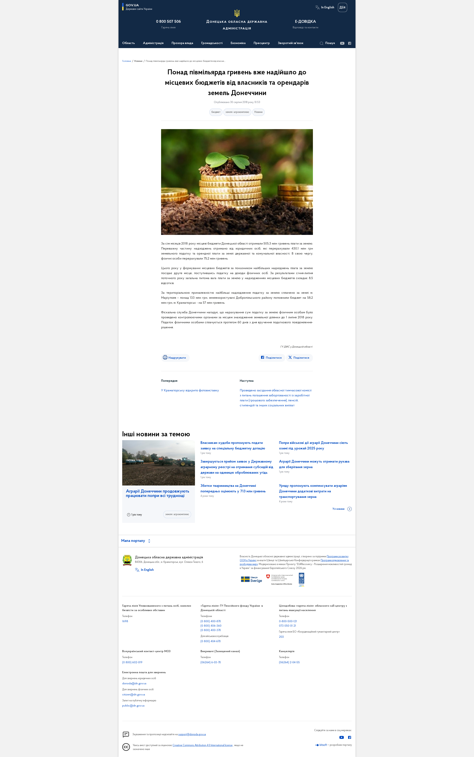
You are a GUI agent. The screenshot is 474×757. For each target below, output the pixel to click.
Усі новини (338, 509)
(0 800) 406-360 (211, 625)
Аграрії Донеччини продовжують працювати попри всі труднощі (157, 493)
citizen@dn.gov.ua (133, 694)
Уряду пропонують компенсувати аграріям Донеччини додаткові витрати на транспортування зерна (313, 491)
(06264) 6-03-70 (211, 662)
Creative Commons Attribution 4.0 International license (203, 745)
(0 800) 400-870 (211, 621)
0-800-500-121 (288, 621)
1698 (125, 621)
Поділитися (274, 357)
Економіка (238, 43)
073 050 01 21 (287, 625)
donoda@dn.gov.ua (134, 683)
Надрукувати (177, 357)
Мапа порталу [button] (133, 541)
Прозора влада (182, 43)
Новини (138, 61)
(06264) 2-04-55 (289, 662)
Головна (126, 61)
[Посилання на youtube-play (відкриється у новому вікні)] (342, 43)
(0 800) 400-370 (211, 630)
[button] (327, 43)
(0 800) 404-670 (211, 641)
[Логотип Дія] (342, 7)
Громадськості (212, 43)
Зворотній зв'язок (290, 43)
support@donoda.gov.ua (192, 734)
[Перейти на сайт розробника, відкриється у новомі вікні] (321, 745)
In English (327, 7)
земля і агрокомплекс (237, 112)
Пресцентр (262, 43)
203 (281, 636)
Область (128, 43)
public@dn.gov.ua (133, 705)
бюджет (215, 112)
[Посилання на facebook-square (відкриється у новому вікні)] (349, 43)
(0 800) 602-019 (132, 662)
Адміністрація (153, 43)
